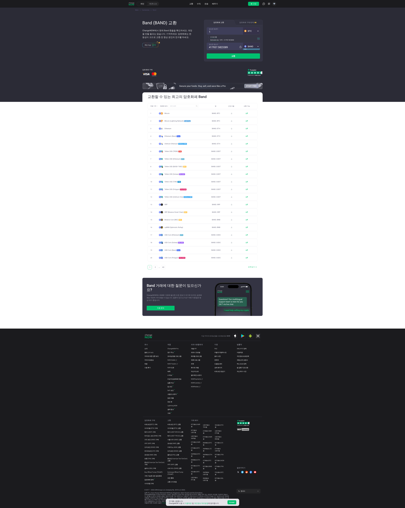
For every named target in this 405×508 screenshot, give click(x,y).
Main (137, 10)
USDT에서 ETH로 (218, 432)
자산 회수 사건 (241, 371)
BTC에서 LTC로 (219, 444)
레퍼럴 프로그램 (196, 356)
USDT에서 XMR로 (194, 437)
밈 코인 (169, 386)
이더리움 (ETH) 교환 (174, 428)
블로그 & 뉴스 (148, 352)
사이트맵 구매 (149, 483)
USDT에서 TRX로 (206, 426)
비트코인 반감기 (219, 371)
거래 (168, 413)
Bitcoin (167, 113)
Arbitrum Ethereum (175, 144)
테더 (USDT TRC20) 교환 (175, 436)
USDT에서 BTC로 (194, 479)
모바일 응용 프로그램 (174, 356)
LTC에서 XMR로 (207, 432)
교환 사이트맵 (172, 482)
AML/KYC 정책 (241, 348)
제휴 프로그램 (195, 360)
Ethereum (168, 129)
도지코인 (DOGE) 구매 (151, 447)
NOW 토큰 (170, 367)
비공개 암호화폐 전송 (174, 379)
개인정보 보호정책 (243, 356)
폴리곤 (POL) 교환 (173, 455)
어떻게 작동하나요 (220, 352)
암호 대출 (170, 398)
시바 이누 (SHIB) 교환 (174, 468)
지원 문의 (160, 308)
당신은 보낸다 (213, 29)
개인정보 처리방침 (201, 503)
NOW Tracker (171, 364)
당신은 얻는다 (213, 44)
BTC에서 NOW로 (219, 461)
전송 (206, 4)
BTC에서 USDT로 (194, 431)
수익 (199, 4)
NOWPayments (196, 379)
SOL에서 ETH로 (219, 426)
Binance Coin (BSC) (173, 220)
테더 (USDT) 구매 (150, 432)
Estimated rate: (214, 40)
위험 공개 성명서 (242, 360)
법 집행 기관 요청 (242, 367)
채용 (145, 364)
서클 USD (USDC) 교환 (174, 439)
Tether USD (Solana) (175, 174)
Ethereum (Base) (172, 136)
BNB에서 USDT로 (206, 479)
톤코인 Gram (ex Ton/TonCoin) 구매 (154, 463)
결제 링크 (170, 409)
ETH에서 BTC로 (195, 449)
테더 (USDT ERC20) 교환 (175, 432)
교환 (191, 4)
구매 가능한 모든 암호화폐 (153, 476)
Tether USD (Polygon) (175, 189)
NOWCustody (195, 383)
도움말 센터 (218, 364)
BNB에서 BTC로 (207, 444)
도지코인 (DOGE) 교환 (174, 451)
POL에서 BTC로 (219, 473)
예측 (168, 371)
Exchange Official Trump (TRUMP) (175, 473)
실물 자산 (170, 383)
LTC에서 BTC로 (207, 461)
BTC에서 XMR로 (195, 425)
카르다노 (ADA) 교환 (174, 447)
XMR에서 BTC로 (195, 455)
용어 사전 (217, 356)
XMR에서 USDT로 (206, 473)
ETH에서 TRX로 (219, 467)
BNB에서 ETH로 (195, 461)
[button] (251, 31)
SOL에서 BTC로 (195, 473)
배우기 (215, 4)
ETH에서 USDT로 (218, 450)
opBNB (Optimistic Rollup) (174, 227)
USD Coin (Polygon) (175, 258)
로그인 (253, 4)
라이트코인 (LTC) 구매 (151, 451)
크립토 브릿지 (172, 394)
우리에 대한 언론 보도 (151, 356)
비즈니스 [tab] (153, 4)
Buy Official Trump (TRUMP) (153, 472)
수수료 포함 (213, 37)
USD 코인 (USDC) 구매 (151, 439)
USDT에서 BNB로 (218, 438)
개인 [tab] (142, 4)
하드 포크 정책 (241, 364)
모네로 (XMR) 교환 (173, 443)
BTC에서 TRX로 (219, 456)
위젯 (192, 364)
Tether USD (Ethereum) (174, 159)
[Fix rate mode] (240, 47)
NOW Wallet (171, 360)
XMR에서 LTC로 (207, 450)
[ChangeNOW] (131, 3)
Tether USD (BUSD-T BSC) (175, 167)
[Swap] (258, 38)
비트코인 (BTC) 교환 (174, 424)
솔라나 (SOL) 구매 (150, 468)
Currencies (145, 10)
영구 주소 (170, 352)
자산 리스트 (195, 371)
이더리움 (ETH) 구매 (151, 428)
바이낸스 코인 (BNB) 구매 (152, 436)
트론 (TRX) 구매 (149, 458)
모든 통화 (170, 478)
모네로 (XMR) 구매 (150, 455)
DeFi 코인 (170, 390)
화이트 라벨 (195, 367)
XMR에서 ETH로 (207, 456)
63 (163, 267)
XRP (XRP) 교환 (172, 464)
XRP (166, 205)
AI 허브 (169, 375)
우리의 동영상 (149, 360)
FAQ (215, 348)
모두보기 (251, 267)
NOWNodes (195, 386)
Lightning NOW (172, 405)
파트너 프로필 (195, 352)
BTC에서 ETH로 (195, 467)
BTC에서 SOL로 (219, 479)
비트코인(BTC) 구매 (150, 424)
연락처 (216, 360)
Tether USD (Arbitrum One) (178, 197)
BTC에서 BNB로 (207, 467)
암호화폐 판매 (149, 480)
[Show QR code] (258, 335)
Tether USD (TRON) (173, 151)
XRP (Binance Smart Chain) (176, 212)
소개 (145, 348)
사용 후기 (147, 367)
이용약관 (240, 352)
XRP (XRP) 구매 (149, 443)
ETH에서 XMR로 (195, 443)
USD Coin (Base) (172, 250)
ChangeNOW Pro (173, 348)
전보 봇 (169, 402)
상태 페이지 (218, 367)
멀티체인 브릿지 (196, 375)
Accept (232, 502)
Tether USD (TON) (172, 182)
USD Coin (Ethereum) (174, 235)
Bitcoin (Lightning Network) (177, 121)
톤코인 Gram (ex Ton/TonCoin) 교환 (177, 460)
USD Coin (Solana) (174, 242)
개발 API (194, 348)
